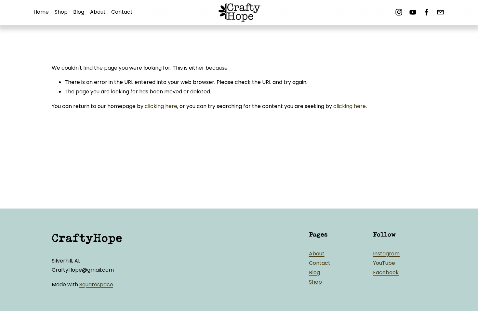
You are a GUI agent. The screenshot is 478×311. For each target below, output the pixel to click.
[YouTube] (413, 12)
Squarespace (96, 284)
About (98, 12)
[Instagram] (399, 12)
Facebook (386, 272)
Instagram (386, 253)
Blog (78, 12)
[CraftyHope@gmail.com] (440, 12)
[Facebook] (426, 12)
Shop (61, 12)
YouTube (384, 263)
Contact (122, 12)
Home (41, 12)
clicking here (161, 106)
